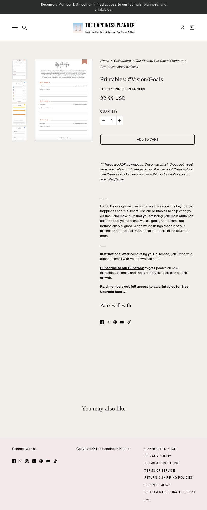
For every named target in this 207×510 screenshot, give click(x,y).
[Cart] (192, 27)
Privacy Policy (157, 456)
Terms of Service (159, 470)
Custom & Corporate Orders (169, 492)
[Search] (24, 27)
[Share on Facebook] (102, 322)
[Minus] (103, 120)
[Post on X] (108, 322)
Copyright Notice (160, 449)
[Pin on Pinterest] (115, 322)
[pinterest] (41, 461)
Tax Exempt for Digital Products (159, 61)
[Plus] (119, 120)
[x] (20, 461)
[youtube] (48, 461)
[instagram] (27, 461)
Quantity (109, 111)
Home (104, 61)
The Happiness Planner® (123, 89)
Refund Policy (157, 485)
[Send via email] (122, 322)
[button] (129, 322)
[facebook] (14, 461)
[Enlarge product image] (63, 99)
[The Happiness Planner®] (104, 27)
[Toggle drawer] (15, 27)
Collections (122, 61)
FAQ (147, 499)
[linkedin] (34, 461)
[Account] (182, 27)
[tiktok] (55, 461)
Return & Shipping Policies (168, 477)
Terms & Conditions (161, 463)
